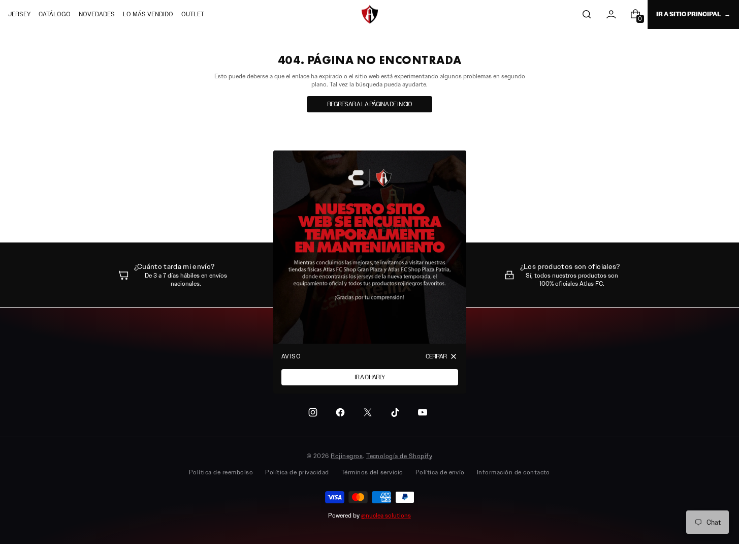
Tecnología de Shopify (399, 456)
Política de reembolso (221, 472)
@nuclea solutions (386, 515)
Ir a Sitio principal (688, 14)
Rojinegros (347, 456)
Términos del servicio (372, 472)
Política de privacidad (297, 472)
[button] (586, 14)
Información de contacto (513, 472)
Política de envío (440, 472)
